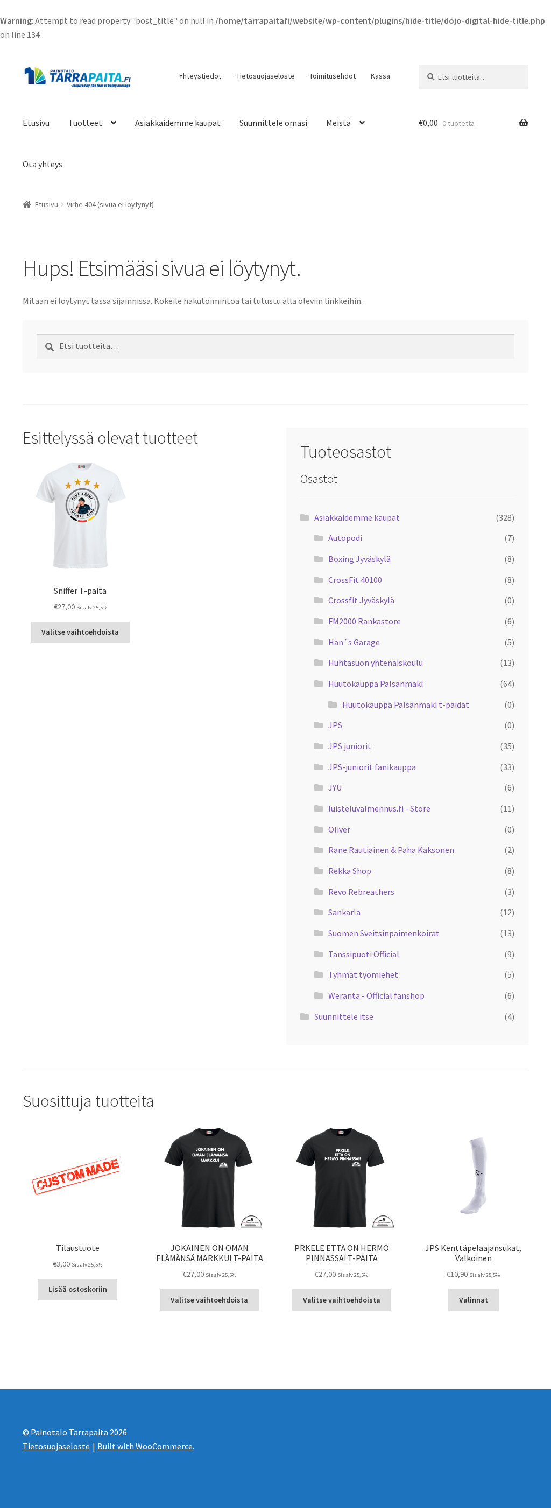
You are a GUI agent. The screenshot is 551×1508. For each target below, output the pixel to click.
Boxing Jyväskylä (359, 558)
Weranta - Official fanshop (376, 995)
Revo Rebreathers (361, 891)
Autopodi (345, 537)
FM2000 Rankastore (364, 621)
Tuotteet (85, 122)
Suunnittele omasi (273, 122)
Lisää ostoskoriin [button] (77, 1289)
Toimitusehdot (332, 76)
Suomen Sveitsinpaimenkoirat (384, 933)
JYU (335, 787)
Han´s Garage (354, 642)
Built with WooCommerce (145, 1446)
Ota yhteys (42, 164)
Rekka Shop (349, 870)
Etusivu (36, 122)
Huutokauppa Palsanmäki (375, 683)
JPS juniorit (349, 746)
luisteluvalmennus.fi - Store (379, 808)
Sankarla (344, 912)
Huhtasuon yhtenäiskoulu (375, 662)
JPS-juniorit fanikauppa (372, 767)
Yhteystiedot (200, 76)
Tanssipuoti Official (363, 954)
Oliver (339, 829)
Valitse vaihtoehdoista (80, 632)
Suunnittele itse (343, 1016)
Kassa (380, 76)
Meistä (338, 122)
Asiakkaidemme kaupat (178, 122)
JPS (335, 725)
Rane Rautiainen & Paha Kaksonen (391, 849)
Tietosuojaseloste (265, 76)
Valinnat (473, 1300)
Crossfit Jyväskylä (361, 600)
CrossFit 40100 (355, 579)
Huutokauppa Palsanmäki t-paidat (405, 704)
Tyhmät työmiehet (363, 974)
